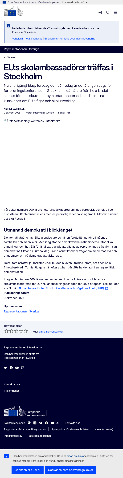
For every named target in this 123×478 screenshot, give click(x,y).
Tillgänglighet (11, 390)
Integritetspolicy (13, 435)
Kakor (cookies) (104, 429)
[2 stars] (9, 331)
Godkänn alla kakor (27, 470)
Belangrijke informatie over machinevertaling (69, 38)
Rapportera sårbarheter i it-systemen (25, 429)
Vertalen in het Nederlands (27, 38)
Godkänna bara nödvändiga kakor (70, 470)
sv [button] (100, 12)
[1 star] (6, 331)
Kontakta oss (72, 423)
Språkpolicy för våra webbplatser (70, 429)
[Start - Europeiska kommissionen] (13, 11)
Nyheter (11, 57)
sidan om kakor (76, 456)
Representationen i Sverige (21, 311)
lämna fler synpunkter (51, 331)
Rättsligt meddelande (40, 435)
